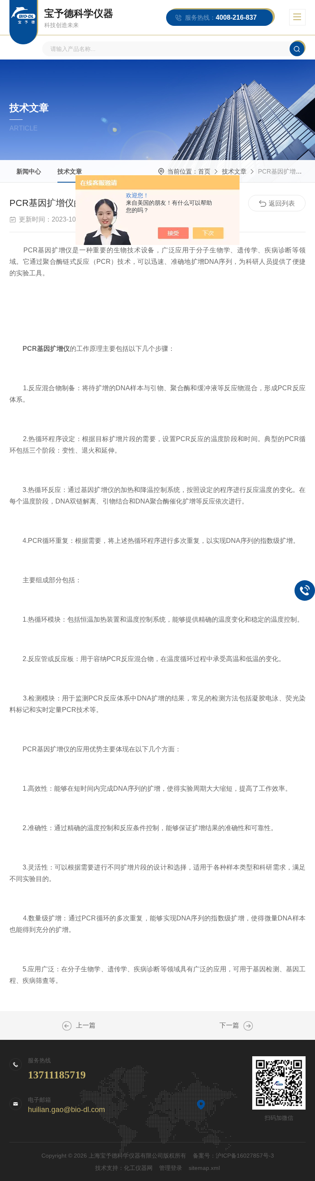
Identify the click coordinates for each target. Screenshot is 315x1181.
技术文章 (69, 171)
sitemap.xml (204, 1168)
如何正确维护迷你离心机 (248, 1026)
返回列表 (282, 203)
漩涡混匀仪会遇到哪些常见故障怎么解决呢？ (67, 1026)
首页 (204, 171)
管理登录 (170, 1168)
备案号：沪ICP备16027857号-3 (233, 1155)
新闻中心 (28, 171)
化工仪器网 (138, 1168)
